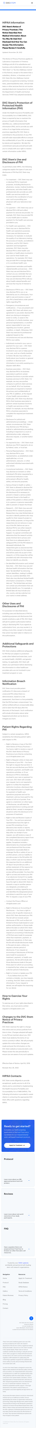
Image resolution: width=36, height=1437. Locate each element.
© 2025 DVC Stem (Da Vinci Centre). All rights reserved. (16, 1422)
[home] (8, 3)
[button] (32, 3)
